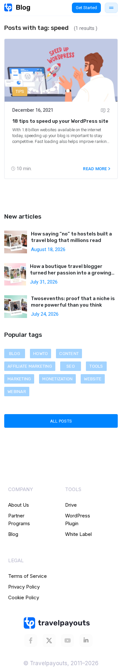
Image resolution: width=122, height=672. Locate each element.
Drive (71, 505)
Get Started (86, 7)
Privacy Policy (24, 587)
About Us (18, 505)
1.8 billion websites (39, 129)
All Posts (61, 421)
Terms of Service (27, 576)
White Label (78, 534)
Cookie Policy (23, 597)
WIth (17, 129)
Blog (13, 534)
